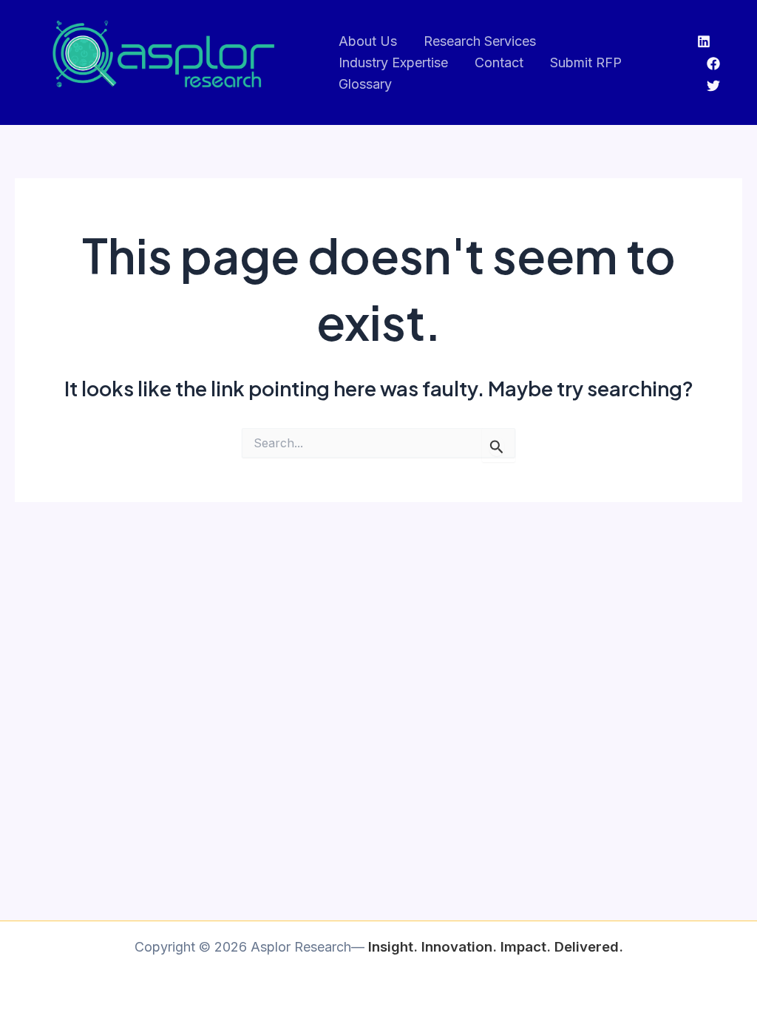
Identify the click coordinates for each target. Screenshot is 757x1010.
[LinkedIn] (703, 41)
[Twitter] (713, 85)
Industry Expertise (393, 62)
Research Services (480, 41)
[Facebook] (713, 63)
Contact (499, 62)
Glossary (365, 84)
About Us (368, 41)
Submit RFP (586, 62)
